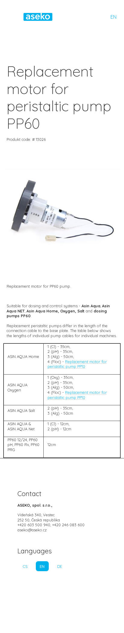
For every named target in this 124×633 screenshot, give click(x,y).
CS (25, 566)
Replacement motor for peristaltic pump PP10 (77, 364)
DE (59, 566)
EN (113, 17)
